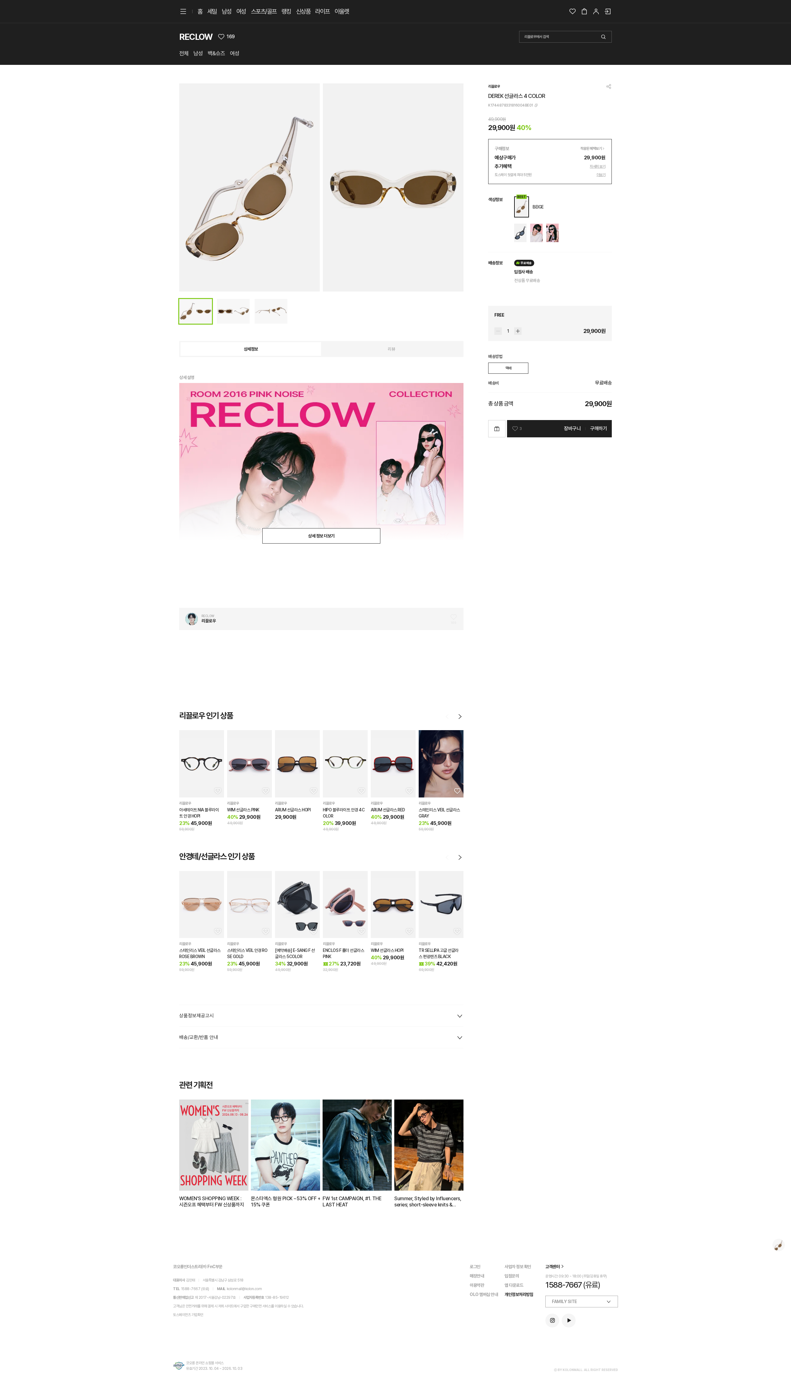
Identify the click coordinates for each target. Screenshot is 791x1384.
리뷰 (391, 349)
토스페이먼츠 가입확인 (188, 1315)
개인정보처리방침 (519, 1294)
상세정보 (251, 349)
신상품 (303, 11)
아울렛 (342, 11)
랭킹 (286, 11)
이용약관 (477, 1285)
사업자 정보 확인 (518, 1266)
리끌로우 (494, 86)
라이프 (322, 11)
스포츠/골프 (264, 11)
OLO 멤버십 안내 (484, 1294)
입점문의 (512, 1275)
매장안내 (477, 1275)
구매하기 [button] (598, 428)
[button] (217, 790)
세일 (212, 11)
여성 (241, 11)
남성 (226, 11)
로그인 (475, 1266)
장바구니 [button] (572, 428)
